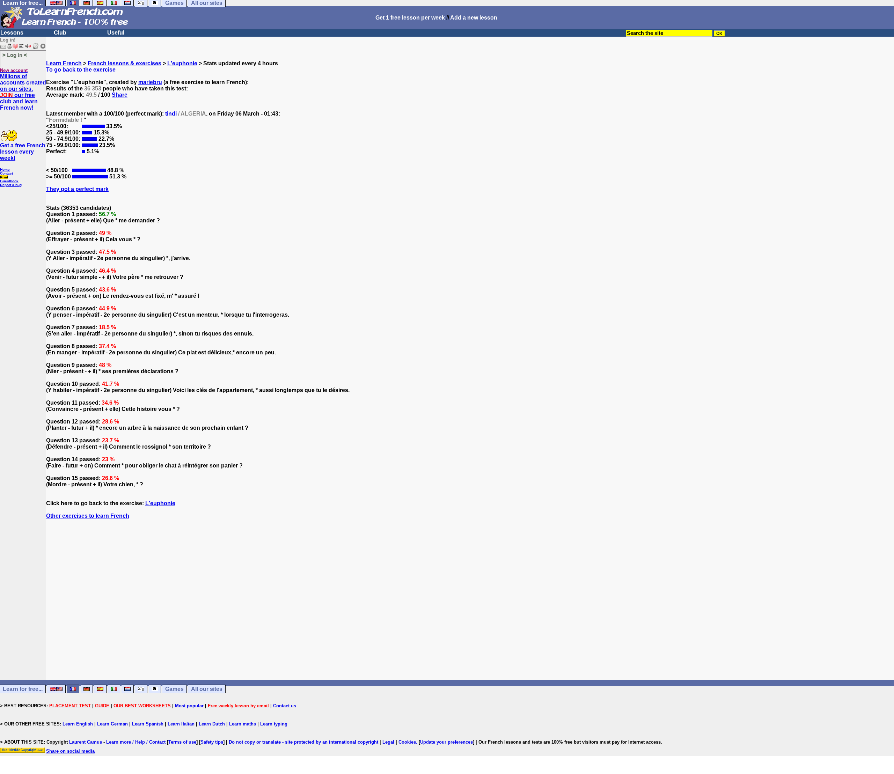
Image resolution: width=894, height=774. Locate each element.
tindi (171, 114)
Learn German (112, 724)
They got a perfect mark (77, 189)
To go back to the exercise (81, 70)
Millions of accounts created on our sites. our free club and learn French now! (23, 92)
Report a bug (11, 185)
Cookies (407, 742)
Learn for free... (23, 689)
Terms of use (182, 742)
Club (60, 33)
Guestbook (9, 181)
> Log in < (14, 55)
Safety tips (211, 742)
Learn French (64, 63)
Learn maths (242, 724)
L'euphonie (182, 63)
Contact (6, 173)
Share (119, 95)
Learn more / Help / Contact (136, 742)
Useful (115, 33)
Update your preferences (446, 742)
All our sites (206, 689)
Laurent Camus (85, 742)
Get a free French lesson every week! (22, 151)
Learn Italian (181, 724)
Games (174, 689)
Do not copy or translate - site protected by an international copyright (303, 742)
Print (4, 177)
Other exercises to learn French (87, 516)
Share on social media (70, 751)
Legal (388, 742)
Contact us (284, 705)
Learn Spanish (147, 724)
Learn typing (273, 724)
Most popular (189, 705)
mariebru (150, 82)
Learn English (78, 724)
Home (5, 169)
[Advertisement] (470, 612)
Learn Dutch (212, 724)
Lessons (11, 33)
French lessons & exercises (124, 63)
